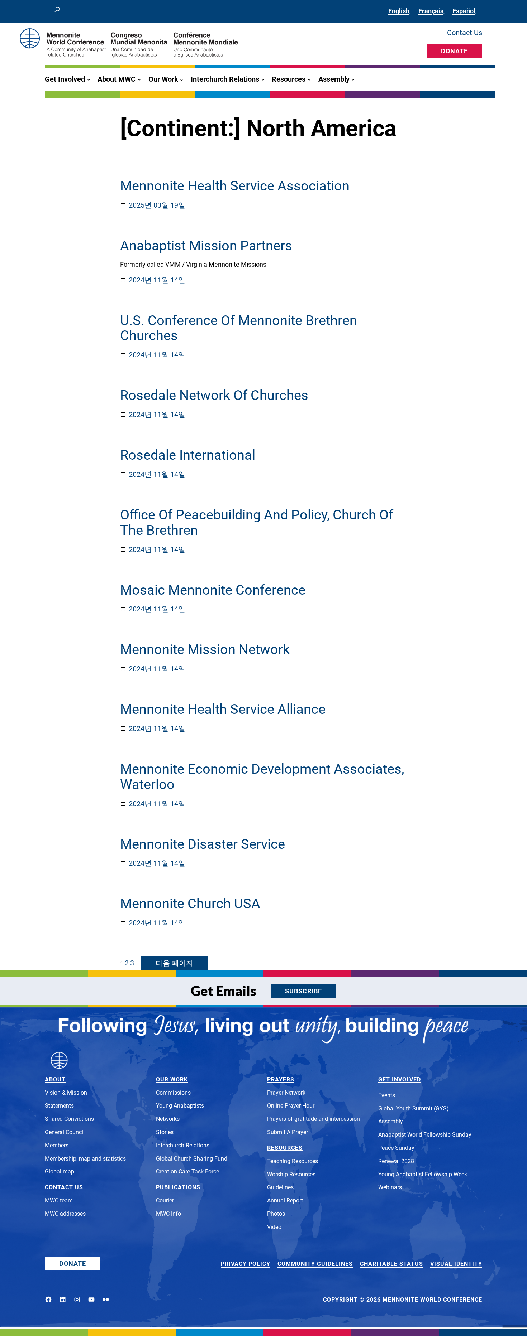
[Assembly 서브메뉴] (353, 79)
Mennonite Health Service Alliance (223, 709)
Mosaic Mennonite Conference (212, 590)
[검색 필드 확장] (57, 11)
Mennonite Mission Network (205, 649)
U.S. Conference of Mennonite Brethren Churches (238, 328)
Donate (454, 51)
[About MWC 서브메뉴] (139, 79)
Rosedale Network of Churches (214, 395)
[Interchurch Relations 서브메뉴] (263, 79)
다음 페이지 (174, 963)
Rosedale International (187, 455)
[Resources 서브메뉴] (309, 79)
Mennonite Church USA (190, 903)
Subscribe (303, 991)
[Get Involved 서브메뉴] (89, 79)
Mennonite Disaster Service (202, 844)
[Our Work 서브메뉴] (182, 79)
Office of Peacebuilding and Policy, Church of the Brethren (256, 522)
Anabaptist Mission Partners (206, 245)
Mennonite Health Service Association (235, 186)
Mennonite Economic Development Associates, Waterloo (262, 776)
